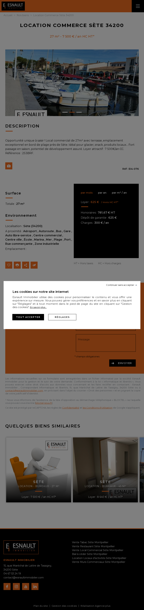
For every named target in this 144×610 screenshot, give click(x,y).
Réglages (62, 317)
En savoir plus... (38, 307)
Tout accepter (28, 317)
